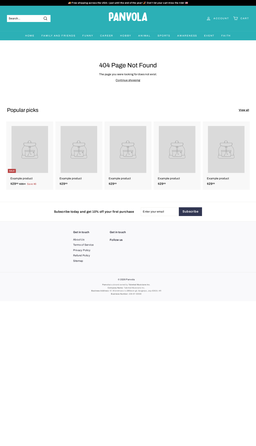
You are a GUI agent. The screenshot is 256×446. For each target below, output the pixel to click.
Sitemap (78, 260)
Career (106, 35)
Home (29, 35)
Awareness (187, 35)
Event (209, 35)
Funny (87, 35)
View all (244, 110)
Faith (226, 35)
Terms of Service (83, 244)
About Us (78, 239)
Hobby (125, 35)
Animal (144, 35)
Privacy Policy (82, 250)
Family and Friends (58, 35)
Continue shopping (128, 80)
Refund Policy (81, 255)
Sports (164, 35)
